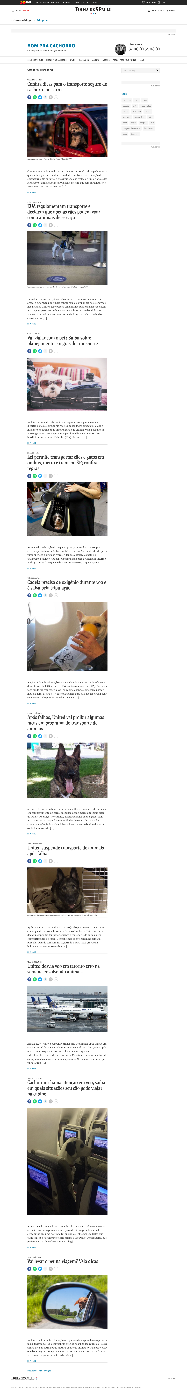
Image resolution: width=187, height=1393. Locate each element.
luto (150, 117)
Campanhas (84, 60)
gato (125, 134)
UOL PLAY (85, 2)
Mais (142, 60)
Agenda (106, 60)
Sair (162, 10)
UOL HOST (55, 2)
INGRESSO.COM (42, 2)
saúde (125, 111)
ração (133, 122)
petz (125, 122)
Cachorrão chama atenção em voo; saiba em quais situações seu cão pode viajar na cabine (66, 1088)
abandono (136, 111)
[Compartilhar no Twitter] (40, 97)
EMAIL (164, 2)
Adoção (95, 60)
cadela (147, 111)
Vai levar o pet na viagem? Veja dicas (62, 1261)
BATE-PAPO (151, 2)
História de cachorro (56, 60)
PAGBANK (66, 2)
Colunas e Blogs (21, 20)
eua (152, 122)
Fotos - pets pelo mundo (124, 60)
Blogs (41, 20)
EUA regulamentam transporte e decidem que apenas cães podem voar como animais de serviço (63, 212)
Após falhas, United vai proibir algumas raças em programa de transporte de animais (65, 723)
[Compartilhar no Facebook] (29, 97)
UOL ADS (94, 2)
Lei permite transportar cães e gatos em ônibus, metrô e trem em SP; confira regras (65, 463)
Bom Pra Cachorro (51, 45)
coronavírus (139, 117)
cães (145, 100)
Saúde (73, 60)
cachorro (127, 100)
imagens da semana (131, 128)
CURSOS (75, 2)
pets (137, 100)
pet (134, 106)
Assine (26, 10)
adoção (126, 106)
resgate (143, 122)
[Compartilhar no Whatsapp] (35, 97)
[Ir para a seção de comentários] (51, 97)
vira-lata (126, 117)
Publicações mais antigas (39, 1370)
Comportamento (35, 60)
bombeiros (148, 128)
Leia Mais (31, 192)
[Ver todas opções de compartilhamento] (45, 97)
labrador (134, 134)
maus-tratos (145, 106)
